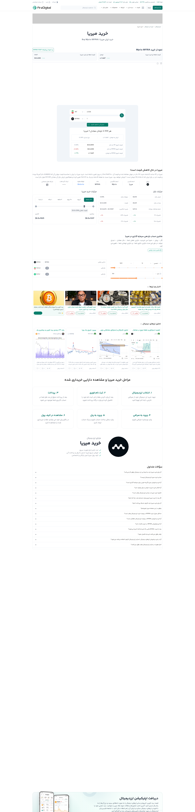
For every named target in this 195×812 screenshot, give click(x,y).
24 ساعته (89, 200)
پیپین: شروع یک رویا (89, 330)
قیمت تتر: (109, 2)
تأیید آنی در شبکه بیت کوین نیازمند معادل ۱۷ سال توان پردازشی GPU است (114, 308)
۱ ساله (50, 200)
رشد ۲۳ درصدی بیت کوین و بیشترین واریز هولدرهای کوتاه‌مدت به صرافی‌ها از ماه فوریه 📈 (50, 330)
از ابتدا (40, 200)
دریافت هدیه (38, 313)
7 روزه (79, 200)
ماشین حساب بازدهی (154, 250)
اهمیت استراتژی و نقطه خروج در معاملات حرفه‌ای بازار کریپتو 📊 (145, 330)
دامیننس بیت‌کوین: (149, 2)
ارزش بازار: (125, 2)
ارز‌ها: (161, 2)
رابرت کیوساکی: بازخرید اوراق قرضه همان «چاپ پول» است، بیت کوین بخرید (82, 308)
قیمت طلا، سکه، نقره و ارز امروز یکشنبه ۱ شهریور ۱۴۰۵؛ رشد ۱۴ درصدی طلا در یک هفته (145, 308)
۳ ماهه (60, 200)
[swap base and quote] (121, 115)
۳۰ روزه (69, 200)
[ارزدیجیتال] (41, 8)
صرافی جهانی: (134, 2)
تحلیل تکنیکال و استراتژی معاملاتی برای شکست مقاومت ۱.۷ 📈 (113, 330)
